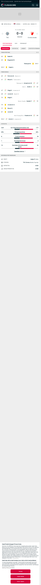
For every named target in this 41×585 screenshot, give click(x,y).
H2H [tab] (16, 43)
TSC (7, 37)
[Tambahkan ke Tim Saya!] (2, 33)
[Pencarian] (33, 5)
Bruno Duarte (22, 101)
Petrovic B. (11, 76)
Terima (20, 571)
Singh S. (10, 90)
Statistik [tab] (15, 48)
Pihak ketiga (16, 558)
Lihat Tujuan (20, 581)
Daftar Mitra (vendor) (8, 567)
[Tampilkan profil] (7, 33)
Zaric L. (24, 87)
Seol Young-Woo (19, 115)
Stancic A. (18, 76)
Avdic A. (29, 87)
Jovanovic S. (16, 90)
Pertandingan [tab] (7, 43)
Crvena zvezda (32, 37)
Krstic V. (11, 119)
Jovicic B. (10, 94)
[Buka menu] (37, 5)
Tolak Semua (20, 576)
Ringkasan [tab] (5, 48)
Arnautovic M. (28, 83)
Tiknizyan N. (19, 83)
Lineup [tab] (23, 48)
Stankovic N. (28, 115)
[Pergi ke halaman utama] (10, 5)
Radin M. (16, 94)
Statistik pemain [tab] (34, 48)
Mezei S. (10, 79)
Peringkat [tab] (23, 43)
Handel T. (29, 101)
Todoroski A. (17, 79)
